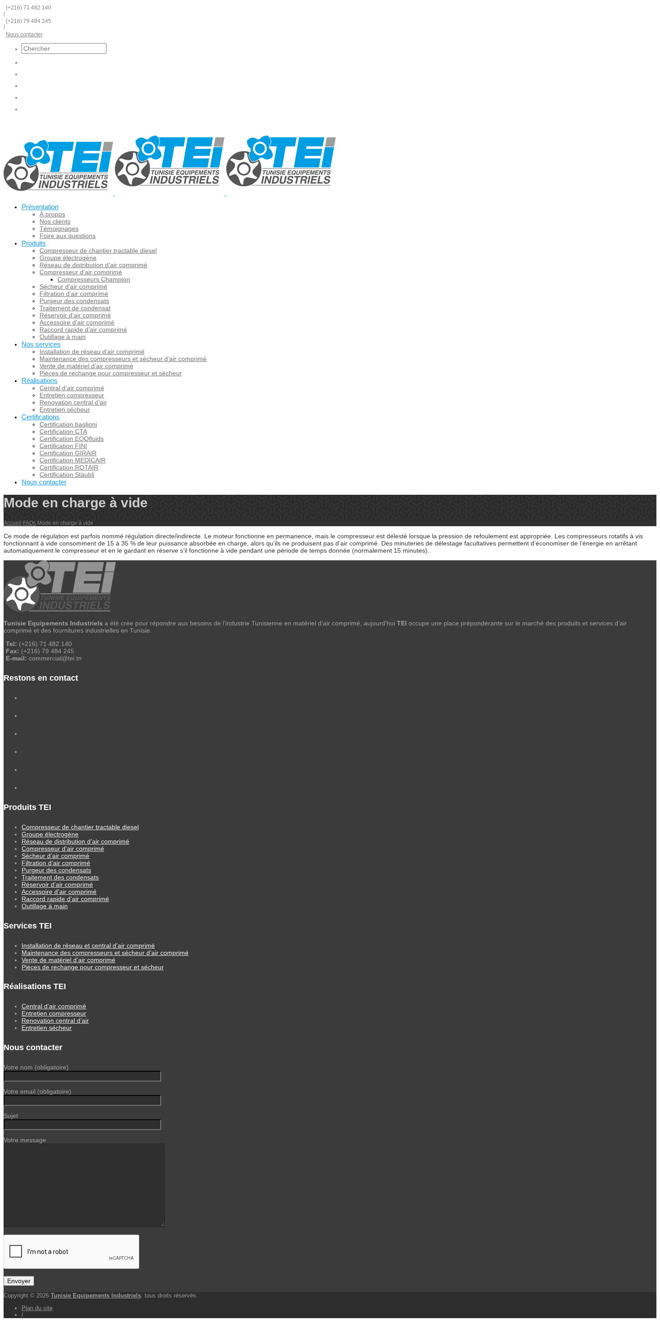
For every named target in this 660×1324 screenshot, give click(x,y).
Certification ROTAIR (69, 467)
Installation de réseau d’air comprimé (92, 351)
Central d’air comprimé (72, 387)
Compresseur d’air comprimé (81, 272)
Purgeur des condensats (74, 300)
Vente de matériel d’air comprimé (86, 365)
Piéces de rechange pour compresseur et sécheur (111, 373)
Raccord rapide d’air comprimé (83, 329)
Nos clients (55, 221)
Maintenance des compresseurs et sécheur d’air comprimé (123, 358)
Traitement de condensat (75, 308)
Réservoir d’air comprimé (75, 315)
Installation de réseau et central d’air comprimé (88, 945)
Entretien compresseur (72, 395)
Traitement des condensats (60, 877)
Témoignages (59, 228)
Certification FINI (63, 445)
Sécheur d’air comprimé (73, 286)
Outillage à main (63, 336)
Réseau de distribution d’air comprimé (93, 264)
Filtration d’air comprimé (74, 293)
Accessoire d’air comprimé (77, 322)
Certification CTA (63, 431)
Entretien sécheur (65, 409)
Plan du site (37, 1308)
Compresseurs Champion (93, 279)
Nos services (41, 344)
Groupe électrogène (68, 257)
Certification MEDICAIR (73, 460)
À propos (52, 214)
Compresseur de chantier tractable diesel (98, 250)
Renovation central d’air (73, 402)
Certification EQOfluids (72, 438)
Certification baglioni (68, 424)
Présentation (40, 207)
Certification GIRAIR (68, 453)
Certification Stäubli (67, 474)
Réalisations (39, 380)
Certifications (41, 417)
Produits (34, 243)
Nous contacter (24, 34)
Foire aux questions (68, 235)
